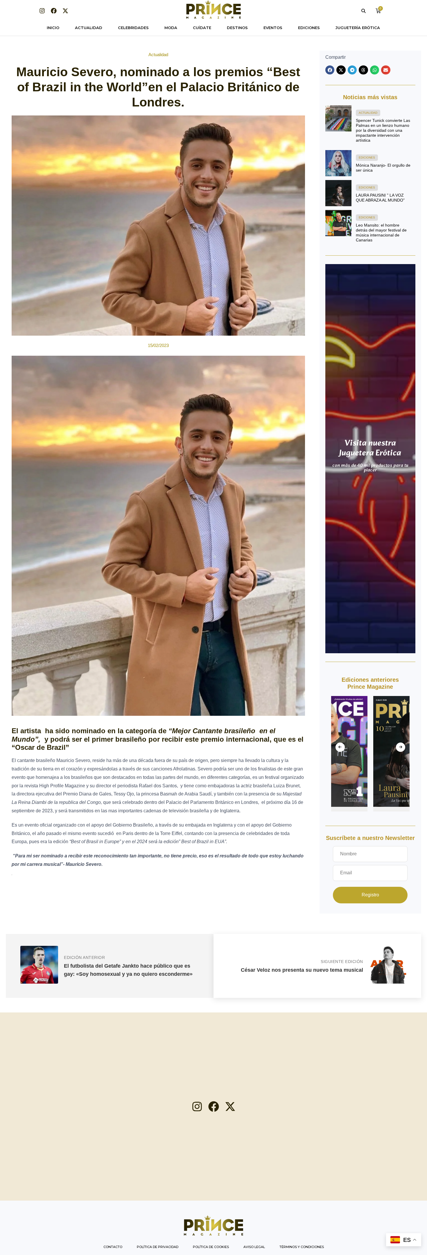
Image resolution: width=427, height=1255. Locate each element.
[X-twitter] (65, 11)
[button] (330, 70)
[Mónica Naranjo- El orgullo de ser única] (338, 163)
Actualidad (88, 27)
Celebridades (133, 27)
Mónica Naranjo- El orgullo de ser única (383, 167)
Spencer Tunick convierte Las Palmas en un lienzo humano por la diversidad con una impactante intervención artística (383, 130)
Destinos (237, 27)
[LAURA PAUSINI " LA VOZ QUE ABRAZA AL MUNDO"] (338, 193)
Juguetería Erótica (358, 27)
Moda (170, 27)
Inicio (53, 27)
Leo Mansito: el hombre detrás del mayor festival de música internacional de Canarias (381, 232)
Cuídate (202, 27)
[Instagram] (42, 11)
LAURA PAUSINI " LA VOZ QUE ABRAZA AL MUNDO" (380, 197)
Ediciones (309, 27)
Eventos (272, 27)
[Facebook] (54, 11)
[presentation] (340, 747)
